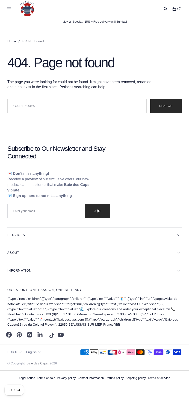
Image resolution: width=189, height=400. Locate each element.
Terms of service (159, 378)
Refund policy (115, 378)
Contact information (91, 378)
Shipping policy (136, 378)
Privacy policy (66, 378)
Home (11, 41)
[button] (165, 9)
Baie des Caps (37, 363)
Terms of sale (46, 378)
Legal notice (27, 378)
